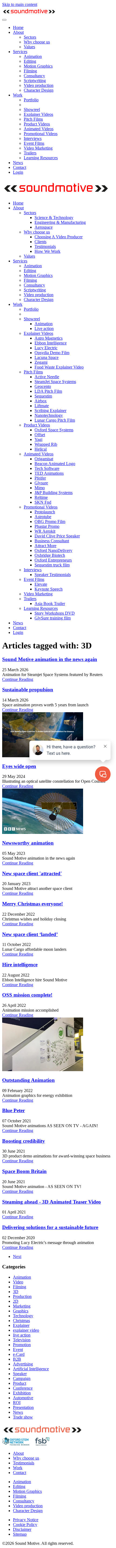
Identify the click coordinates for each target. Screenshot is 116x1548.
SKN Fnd (43, 502)
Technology (23, 1315)
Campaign (21, 1378)
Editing (30, 61)
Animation (33, 56)
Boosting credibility (23, 1141)
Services (20, 51)
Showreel (32, 109)
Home (18, 27)
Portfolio (31, 100)
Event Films (34, 143)
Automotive (23, 1397)
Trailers (30, 153)
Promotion (22, 1344)
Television (21, 1340)
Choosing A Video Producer (59, 237)
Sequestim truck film (52, 565)
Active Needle (47, 376)
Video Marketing (38, 148)
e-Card (19, 1354)
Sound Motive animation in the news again (49, 659)
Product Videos (37, 124)
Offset (40, 434)
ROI (17, 1402)
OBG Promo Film (50, 521)
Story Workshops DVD (55, 613)
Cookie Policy (25, 1524)
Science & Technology (54, 217)
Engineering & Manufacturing (60, 222)
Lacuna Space (47, 357)
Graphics (20, 1311)
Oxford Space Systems (54, 430)
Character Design (38, 90)
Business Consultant (52, 541)
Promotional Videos (40, 133)
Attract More (45, 545)
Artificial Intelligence (31, 1369)
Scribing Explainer (50, 410)
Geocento (43, 386)
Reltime (41, 497)
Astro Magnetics (49, 338)
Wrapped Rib (46, 444)
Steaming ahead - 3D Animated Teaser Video (51, 1202)
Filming (30, 71)
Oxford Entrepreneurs (53, 560)
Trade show (23, 1417)
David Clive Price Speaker (57, 536)
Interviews (33, 138)
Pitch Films (33, 119)
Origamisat (44, 458)
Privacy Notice (25, 1519)
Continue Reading (17, 679)
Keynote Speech (49, 589)
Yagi (38, 439)
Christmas (21, 1320)
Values (29, 46)
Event (18, 1349)
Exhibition (22, 1393)
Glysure (41, 483)
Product (19, 1383)
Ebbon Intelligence (51, 343)
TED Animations (49, 473)
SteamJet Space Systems (55, 381)
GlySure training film (53, 618)
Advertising (23, 1364)
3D (15, 1291)
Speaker (20, 1373)
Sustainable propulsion (27, 689)
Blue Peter (13, 1110)
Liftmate (42, 405)
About (18, 32)
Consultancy (34, 75)
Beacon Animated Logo (55, 463)
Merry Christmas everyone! (32, 904)
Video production (38, 85)
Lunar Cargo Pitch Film (55, 420)
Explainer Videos (38, 114)
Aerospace (44, 227)
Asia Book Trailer (50, 603)
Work (17, 95)
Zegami (41, 362)
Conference (23, 1388)
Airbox (41, 401)
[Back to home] (29, 13)
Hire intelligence (19, 964)
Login (18, 172)
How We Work (47, 251)
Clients (40, 241)
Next (17, 1256)
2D (15, 1301)
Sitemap (20, 1534)
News (18, 162)
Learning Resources (41, 157)
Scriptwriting (35, 80)
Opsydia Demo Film (52, 352)
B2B (17, 1359)
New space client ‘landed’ (30, 934)
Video (18, 1282)
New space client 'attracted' (32, 873)
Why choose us (37, 42)
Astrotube (43, 516)
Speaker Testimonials (53, 574)
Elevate (41, 584)
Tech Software (47, 468)
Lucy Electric (46, 348)
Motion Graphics (38, 66)
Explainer (21, 1325)
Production (22, 1296)
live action (21, 1335)
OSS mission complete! (27, 995)
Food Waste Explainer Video (59, 367)
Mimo (40, 487)
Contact (19, 167)
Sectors (30, 37)
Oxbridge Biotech (50, 555)
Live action (44, 328)
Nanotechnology (49, 415)
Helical (41, 449)
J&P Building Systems (54, 492)
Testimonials (45, 246)
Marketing (21, 1306)
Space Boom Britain (24, 1171)
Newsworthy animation (28, 843)
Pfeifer (40, 478)
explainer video (26, 1330)
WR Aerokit (45, 531)
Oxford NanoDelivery (53, 550)
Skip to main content (19, 4)
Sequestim (43, 396)
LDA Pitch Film (48, 391)
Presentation (23, 1407)
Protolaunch (45, 512)
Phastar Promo (47, 526)
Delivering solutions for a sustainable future (50, 1227)
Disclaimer (22, 1529)
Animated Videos (38, 129)
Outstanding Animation (28, 1080)
